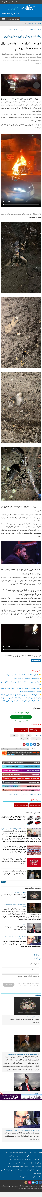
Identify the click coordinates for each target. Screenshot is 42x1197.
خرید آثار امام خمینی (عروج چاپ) (33, 1166)
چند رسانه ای (31, 23)
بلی (20, 717)
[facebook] (40, 1182)
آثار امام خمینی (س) (15, 1159)
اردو (15, 2)
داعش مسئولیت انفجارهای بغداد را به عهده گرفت (22, 675)
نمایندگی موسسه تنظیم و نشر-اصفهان (32, 1170)
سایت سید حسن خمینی (15, 1163)
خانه (39, 23)
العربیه (11, 2)
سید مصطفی (30, 1156)
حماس (28, 736)
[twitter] (36, 1182)
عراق (22, 736)
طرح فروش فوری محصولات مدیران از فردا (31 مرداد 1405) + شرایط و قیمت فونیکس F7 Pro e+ (13, 861)
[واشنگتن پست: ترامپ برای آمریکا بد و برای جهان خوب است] (34, 928)
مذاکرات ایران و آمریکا (21, 729)
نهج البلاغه (28, 1159)
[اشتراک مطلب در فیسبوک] (34, 744)
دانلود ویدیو (36, 660)
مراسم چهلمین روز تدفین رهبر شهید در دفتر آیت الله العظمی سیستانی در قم (14, 872)
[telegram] (33, 1182)
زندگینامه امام (22, 1152)
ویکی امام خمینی (37, 1173)
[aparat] (29, 1182)
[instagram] (26, 1182)
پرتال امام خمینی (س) (27, 1163)
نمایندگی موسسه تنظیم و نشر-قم (15, 1166)
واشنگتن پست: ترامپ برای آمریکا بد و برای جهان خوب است (15, 928)
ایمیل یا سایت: (35, 970)
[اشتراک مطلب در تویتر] (31, 744)
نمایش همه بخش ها (12, 19)
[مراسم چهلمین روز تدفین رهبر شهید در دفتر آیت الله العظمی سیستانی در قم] (34, 874)
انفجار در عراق (24, 739)
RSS (40, 1177)
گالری (10, 1156)
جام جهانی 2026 (35, 729)
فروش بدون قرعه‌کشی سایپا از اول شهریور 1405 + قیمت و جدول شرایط (13, 818)
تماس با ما (23, 1177)
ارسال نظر (8, 984)
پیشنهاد (38, 995)
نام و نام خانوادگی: (34, 964)
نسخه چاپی (24, 29)
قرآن (23, 1159)
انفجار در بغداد (35, 739)
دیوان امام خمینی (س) (12, 1152)
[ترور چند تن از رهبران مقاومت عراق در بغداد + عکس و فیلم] (21, 85)
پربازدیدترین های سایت (33, 812)
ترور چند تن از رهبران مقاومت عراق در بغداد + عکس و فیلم (21, 46)
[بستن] (1, 1093)
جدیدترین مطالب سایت (33, 888)
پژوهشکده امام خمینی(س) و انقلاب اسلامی (11, 1170)
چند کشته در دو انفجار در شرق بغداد (26, 678)
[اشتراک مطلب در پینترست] (24, 744)
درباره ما (32, 1177)
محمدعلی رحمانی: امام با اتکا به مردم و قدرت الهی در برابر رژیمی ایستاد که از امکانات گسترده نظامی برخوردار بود (22, 944)
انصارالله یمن (14, 736)
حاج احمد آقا (38, 1156)
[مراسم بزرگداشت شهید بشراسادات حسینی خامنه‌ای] (34, 895)
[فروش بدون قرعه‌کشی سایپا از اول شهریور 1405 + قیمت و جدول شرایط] (34, 820)
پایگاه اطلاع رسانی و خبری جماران (15, 1186)
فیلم (23, 23)
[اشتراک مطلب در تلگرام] (27, 744)
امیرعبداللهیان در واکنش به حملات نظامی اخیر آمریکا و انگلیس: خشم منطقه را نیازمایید (21, 690)
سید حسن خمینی (36, 1159)
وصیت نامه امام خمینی (19, 1156)
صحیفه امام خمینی (32, 1152)
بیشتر (3, 882)
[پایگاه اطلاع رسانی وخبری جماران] (21, 8)
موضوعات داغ (36, 724)
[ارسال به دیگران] (38, 744)
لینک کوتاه (33, 749)
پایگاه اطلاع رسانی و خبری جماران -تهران (22, 36)
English (4, 2)
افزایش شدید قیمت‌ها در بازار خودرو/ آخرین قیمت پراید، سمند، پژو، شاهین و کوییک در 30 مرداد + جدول (14, 849)
